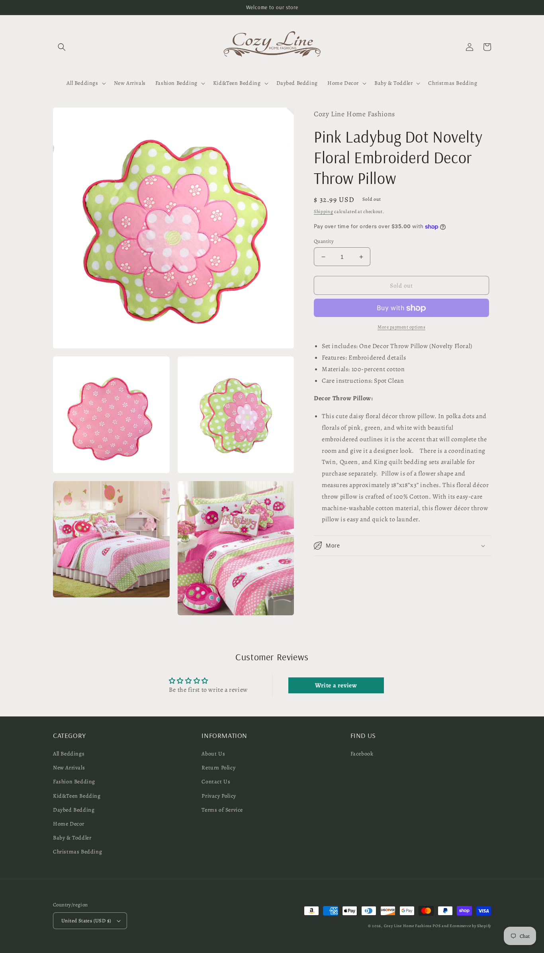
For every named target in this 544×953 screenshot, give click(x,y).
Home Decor (68, 824)
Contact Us (216, 781)
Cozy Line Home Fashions (408, 925)
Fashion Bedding (74, 781)
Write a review (336, 685)
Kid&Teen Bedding (77, 796)
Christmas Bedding (77, 851)
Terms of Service (222, 810)
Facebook (362, 753)
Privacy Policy (219, 796)
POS (436, 925)
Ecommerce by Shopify (470, 925)
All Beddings (68, 753)
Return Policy (218, 767)
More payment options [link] (401, 327)
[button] (61, 47)
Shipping (323, 211)
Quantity (324, 241)
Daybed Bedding (73, 810)
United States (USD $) (86, 920)
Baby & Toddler (72, 837)
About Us (213, 753)
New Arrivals (69, 767)
